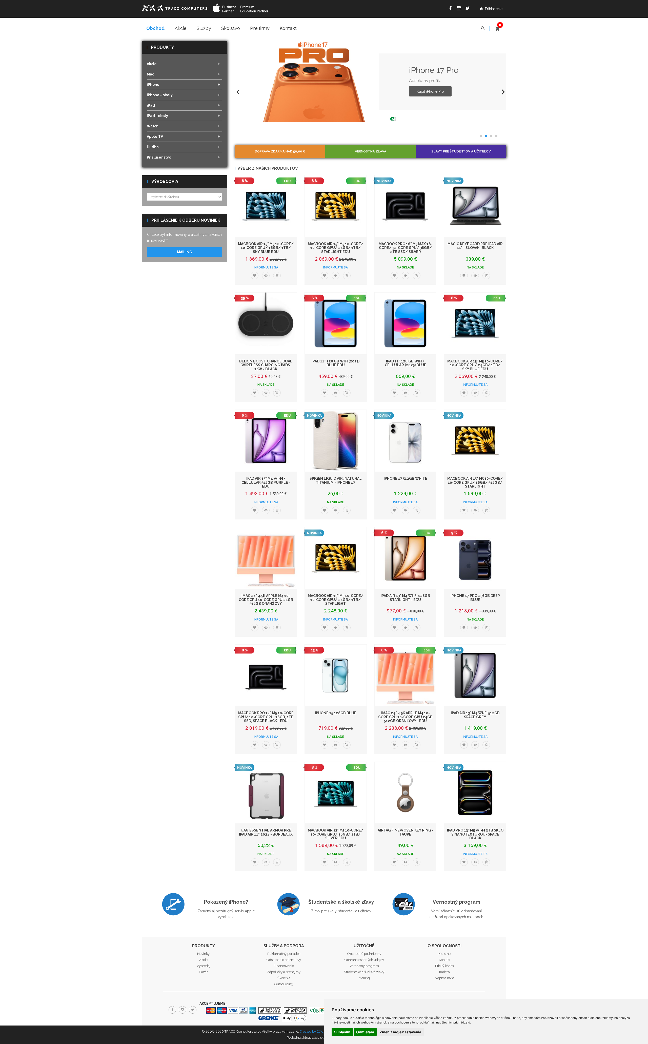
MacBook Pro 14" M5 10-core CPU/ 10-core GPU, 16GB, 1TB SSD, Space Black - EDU (266, 717)
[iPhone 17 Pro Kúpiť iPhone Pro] (316, 81)
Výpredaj (203, 966)
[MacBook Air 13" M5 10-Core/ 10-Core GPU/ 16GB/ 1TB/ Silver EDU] (336, 793)
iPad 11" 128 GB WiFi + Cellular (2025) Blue (405, 363)
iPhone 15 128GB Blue (335, 713)
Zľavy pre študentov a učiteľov (461, 151)
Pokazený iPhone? (226, 902)
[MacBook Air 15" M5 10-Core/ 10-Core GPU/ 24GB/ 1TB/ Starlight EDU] (336, 206)
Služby (204, 28)
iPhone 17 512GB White (405, 478)
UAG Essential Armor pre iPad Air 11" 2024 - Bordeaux (266, 832)
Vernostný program (456, 902)
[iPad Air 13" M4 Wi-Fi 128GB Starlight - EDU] (405, 558)
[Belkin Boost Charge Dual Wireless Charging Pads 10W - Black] (266, 323)
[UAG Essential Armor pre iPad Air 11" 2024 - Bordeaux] (266, 793)
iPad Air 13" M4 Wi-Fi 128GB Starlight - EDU (405, 598)
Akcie (181, 28)
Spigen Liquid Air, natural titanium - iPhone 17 (336, 480)
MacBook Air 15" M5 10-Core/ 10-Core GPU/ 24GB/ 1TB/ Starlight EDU (335, 248)
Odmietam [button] (365, 1032)
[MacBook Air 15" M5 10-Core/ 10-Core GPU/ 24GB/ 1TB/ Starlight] (336, 558)
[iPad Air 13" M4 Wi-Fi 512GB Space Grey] (475, 675)
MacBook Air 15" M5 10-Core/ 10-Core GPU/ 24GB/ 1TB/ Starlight (335, 600)
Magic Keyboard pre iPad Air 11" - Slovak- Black (475, 246)
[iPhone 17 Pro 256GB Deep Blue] (475, 558)
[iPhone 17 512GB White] (405, 441)
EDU (287, 181)
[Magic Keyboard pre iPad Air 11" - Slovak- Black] (475, 206)
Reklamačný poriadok (283, 954)
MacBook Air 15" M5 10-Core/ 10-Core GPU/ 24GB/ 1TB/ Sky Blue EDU (475, 365)
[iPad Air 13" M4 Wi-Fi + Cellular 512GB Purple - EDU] (266, 441)
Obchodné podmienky (364, 954)
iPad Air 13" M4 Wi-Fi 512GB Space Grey (475, 715)
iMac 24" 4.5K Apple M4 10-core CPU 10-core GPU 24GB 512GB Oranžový (266, 600)
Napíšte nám (444, 978)
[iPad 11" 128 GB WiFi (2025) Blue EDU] (336, 323)
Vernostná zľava (370, 151)
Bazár (203, 972)
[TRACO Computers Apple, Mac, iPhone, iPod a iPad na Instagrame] (460, 9)
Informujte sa (266, 267)
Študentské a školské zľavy (341, 902)
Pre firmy (260, 28)
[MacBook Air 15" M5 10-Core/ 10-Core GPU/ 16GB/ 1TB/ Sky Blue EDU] (266, 206)
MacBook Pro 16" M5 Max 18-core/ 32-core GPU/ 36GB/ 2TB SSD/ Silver (405, 248)
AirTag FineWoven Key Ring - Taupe (405, 832)
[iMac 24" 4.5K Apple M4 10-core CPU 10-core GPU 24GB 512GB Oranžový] (266, 558)
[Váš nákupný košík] (497, 26)
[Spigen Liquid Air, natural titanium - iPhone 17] (336, 441)
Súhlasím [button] (342, 1032)
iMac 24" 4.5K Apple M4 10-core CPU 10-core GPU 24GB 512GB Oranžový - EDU (405, 717)
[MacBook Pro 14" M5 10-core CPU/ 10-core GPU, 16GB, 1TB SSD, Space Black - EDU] (266, 675)
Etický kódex (444, 966)
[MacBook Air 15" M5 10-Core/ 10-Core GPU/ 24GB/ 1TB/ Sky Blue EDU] (475, 323)
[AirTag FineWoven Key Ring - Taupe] (405, 793)
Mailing (184, 252)
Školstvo (230, 28)
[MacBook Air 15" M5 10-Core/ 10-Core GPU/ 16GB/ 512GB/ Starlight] (475, 441)
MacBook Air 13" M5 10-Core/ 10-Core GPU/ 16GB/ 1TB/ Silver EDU (335, 834)
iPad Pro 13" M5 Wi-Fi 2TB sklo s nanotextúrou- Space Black (475, 834)
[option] (371, 81)
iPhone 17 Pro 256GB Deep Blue (475, 598)
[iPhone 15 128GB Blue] (336, 675)
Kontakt (288, 28)
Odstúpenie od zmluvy (284, 960)
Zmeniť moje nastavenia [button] (400, 1032)
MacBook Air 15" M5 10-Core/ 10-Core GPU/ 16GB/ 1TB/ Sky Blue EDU (266, 248)
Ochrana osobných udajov (364, 960)
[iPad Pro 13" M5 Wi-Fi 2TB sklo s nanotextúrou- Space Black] (475, 793)
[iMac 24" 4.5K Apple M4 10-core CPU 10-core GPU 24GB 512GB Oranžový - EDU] (405, 675)
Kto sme (444, 954)
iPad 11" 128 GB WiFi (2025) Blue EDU (335, 363)
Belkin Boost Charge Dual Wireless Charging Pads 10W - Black (265, 365)
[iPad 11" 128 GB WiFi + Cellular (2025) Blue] (405, 323)
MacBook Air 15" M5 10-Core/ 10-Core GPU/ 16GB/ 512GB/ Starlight (475, 482)
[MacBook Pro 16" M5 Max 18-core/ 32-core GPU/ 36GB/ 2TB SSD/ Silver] (405, 206)
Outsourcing (283, 984)
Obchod (155, 28)
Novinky (203, 954)
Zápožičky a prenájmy (283, 972)
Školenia (283, 978)
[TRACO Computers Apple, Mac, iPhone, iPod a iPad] (175, 7)
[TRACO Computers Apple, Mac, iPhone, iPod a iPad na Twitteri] (469, 9)
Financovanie (284, 966)
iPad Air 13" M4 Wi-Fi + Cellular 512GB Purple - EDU (265, 482)
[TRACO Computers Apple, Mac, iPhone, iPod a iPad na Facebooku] (451, 9)
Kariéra (444, 972)
